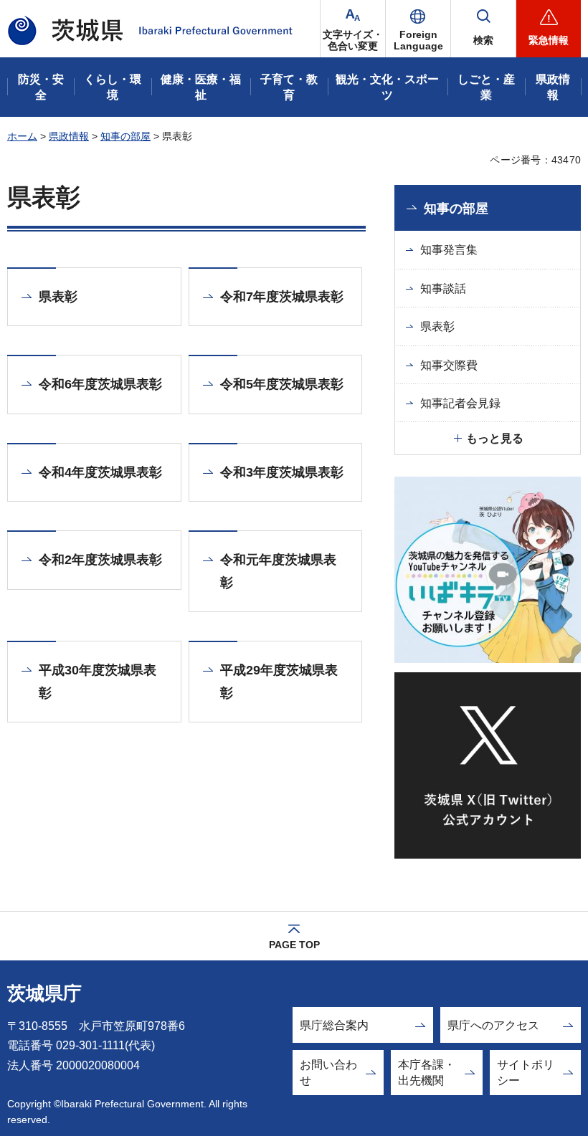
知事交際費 (449, 365)
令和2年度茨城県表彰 (100, 560)
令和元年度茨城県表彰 (278, 571)
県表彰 (58, 297)
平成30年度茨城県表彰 (97, 681)
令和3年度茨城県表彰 (281, 472)
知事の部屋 (125, 136)
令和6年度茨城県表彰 (100, 384)
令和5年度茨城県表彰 (281, 384)
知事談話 (443, 288)
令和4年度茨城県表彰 (100, 472)
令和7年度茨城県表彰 (281, 297)
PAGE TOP (294, 944)
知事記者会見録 (460, 403)
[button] (418, 28)
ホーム (22, 136)
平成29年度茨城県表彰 (279, 681)
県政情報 (69, 136)
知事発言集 (449, 250)
